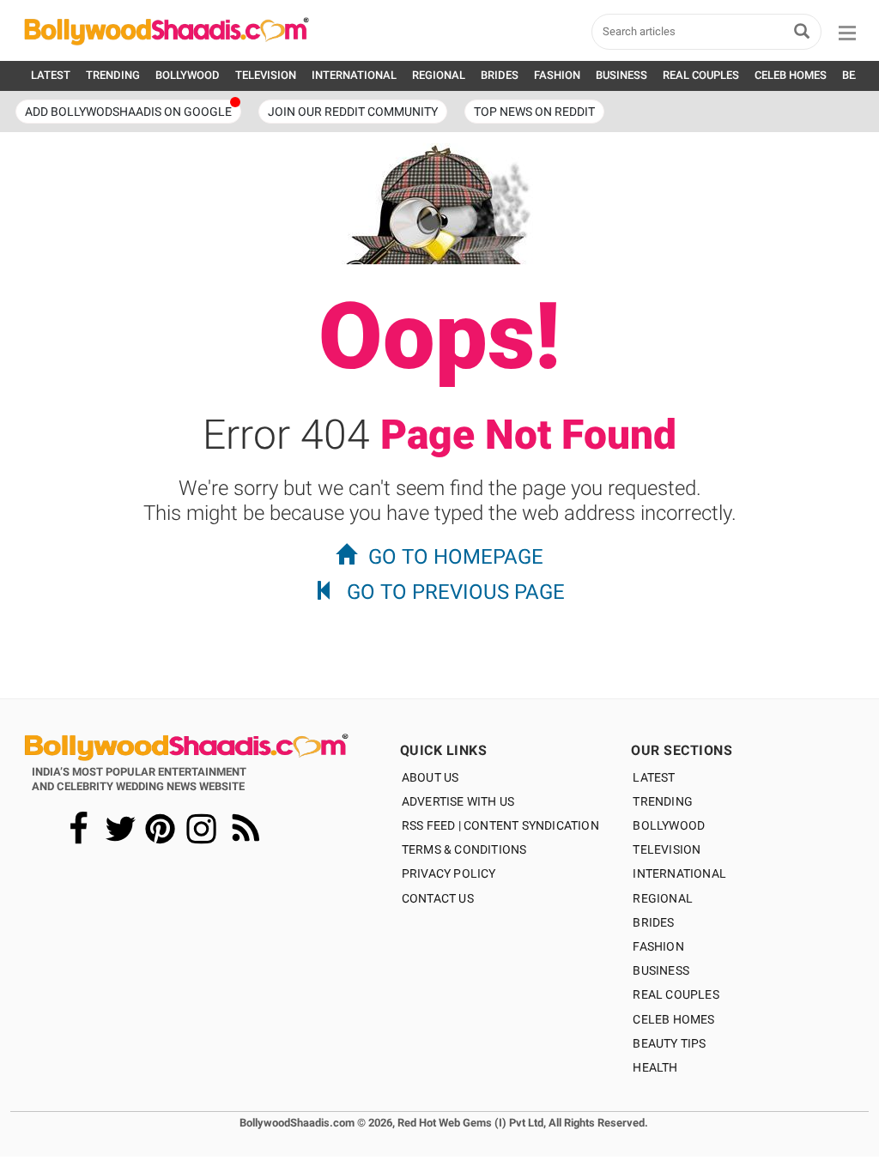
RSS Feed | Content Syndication (500, 825)
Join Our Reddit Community (353, 111)
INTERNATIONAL (354, 75)
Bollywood (669, 825)
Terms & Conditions (464, 849)
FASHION (557, 75)
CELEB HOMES (791, 75)
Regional (663, 898)
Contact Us (438, 898)
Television (666, 849)
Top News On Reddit (534, 111)
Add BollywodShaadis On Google (128, 111)
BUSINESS (621, 75)
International (679, 873)
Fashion (658, 946)
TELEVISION (265, 75)
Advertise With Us (458, 801)
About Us (430, 777)
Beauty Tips (669, 1043)
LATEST (50, 75)
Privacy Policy (449, 873)
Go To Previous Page (456, 592)
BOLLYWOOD (187, 75)
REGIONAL (438, 75)
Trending (663, 801)
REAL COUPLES (701, 75)
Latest (654, 777)
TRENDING (113, 75)
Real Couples (675, 994)
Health (655, 1067)
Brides (653, 922)
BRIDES (499, 75)
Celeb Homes (673, 1019)
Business (661, 970)
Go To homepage (455, 557)
